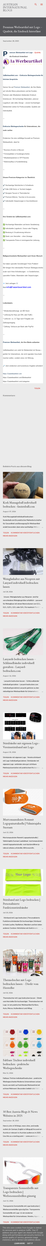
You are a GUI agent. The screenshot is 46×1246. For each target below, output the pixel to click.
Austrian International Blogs (15, 7)
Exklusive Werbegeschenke (13, 126)
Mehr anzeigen (10, 536)
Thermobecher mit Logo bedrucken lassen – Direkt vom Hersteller (20, 984)
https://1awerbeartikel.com (12, 374)
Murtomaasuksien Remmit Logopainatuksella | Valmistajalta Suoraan (22, 823)
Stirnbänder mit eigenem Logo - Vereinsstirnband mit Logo (21, 745)
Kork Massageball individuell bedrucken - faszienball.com (19, 504)
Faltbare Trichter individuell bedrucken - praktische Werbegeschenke (19, 1064)
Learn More (19, 1243)
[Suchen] (35, 4)
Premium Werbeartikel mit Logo (21, 52)
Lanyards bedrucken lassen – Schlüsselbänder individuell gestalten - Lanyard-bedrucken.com (19, 665)
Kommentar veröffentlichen (25, 533)
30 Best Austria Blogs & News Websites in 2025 (20, 1113)
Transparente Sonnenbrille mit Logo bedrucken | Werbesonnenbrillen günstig (20, 1192)
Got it (30, 1243)
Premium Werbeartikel (22, 87)
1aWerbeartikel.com (10, 75)
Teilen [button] (37, 388)
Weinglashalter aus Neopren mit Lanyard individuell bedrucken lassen (21, 583)
